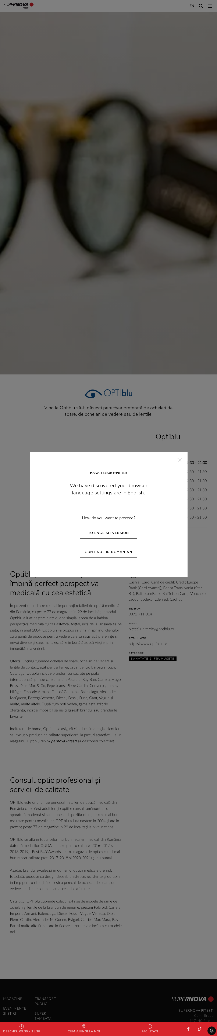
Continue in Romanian (108, 552)
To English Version (108, 533)
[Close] (179, 460)
